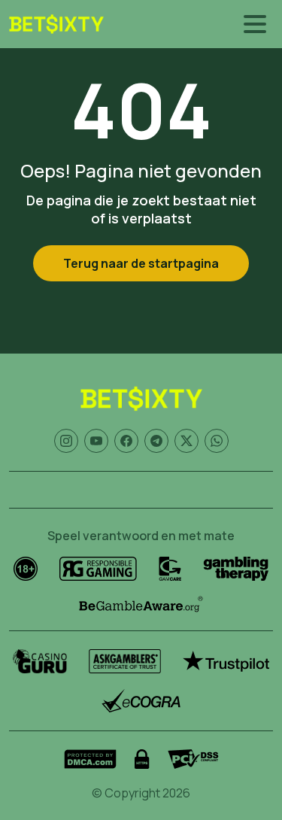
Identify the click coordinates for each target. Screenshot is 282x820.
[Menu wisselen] (255, 24)
